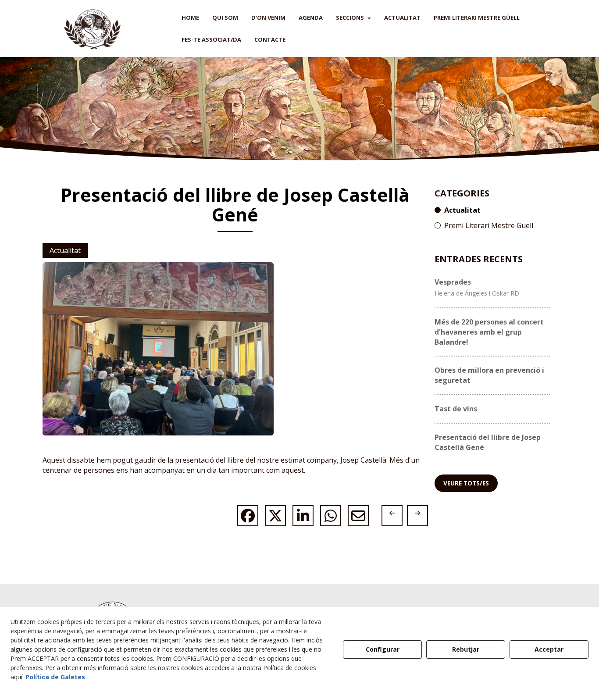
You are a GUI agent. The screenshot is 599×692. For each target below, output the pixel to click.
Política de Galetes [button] (55, 677)
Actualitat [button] (65, 250)
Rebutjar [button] (465, 649)
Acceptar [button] (549, 649)
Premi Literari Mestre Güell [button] (488, 225)
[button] (92, 28)
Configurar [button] (382, 649)
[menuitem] (190, 18)
